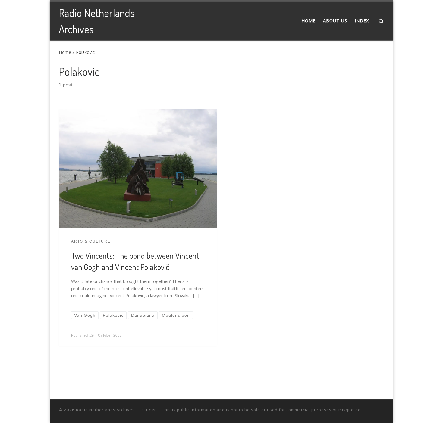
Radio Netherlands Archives (105, 409)
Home (65, 52)
